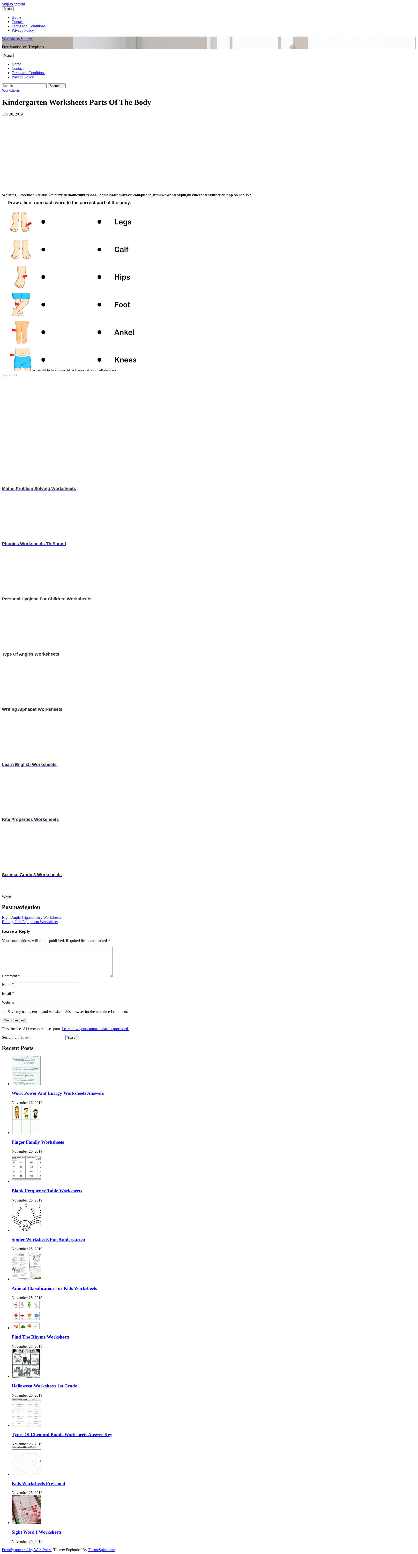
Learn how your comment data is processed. (95, 1029)
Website (8, 1002)
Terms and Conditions (28, 26)
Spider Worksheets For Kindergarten (48, 1239)
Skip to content (13, 4)
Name (8, 984)
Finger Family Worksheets (38, 1142)
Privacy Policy (23, 30)
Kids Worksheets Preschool (38, 1483)
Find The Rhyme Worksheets (40, 1337)
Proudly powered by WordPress (27, 1550)
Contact (17, 22)
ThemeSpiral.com (101, 1550)
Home (16, 17)
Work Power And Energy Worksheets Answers (58, 1093)
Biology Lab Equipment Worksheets (30, 922)
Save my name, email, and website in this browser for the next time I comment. (68, 1012)
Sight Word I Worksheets (36, 1532)
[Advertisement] (147, 150)
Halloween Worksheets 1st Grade (44, 1385)
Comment (11, 976)
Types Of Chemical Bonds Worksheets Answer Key (62, 1434)
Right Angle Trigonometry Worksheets (31, 917)
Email (8, 993)
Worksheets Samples (17, 39)
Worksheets (11, 90)
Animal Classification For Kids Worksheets (54, 1288)
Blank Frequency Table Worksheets (47, 1190)
